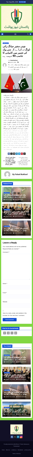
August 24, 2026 (10, 361)
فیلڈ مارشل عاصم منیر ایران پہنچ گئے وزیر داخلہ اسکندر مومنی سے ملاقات (16, 214)
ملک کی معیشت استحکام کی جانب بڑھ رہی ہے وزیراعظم (15, 196)
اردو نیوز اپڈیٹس (5, 43)
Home (3, 449)
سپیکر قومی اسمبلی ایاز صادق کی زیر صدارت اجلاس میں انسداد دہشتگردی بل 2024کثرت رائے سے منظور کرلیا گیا (10, 161)
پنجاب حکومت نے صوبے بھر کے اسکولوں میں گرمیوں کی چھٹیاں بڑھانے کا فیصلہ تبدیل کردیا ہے (22, 161)
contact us (13, 449)
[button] (28, 34)
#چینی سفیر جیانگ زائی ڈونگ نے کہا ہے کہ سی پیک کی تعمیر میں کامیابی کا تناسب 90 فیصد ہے (18, 67)
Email (5, 292)
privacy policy (27, 449)
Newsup (26, 444)
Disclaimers (20, 449)
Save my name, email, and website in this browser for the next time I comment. (15, 314)
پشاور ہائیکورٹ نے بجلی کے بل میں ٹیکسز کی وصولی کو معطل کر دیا (16, 411)
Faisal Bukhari (14, 60)
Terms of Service (16, 453)
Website (5, 302)
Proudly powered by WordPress (11, 444)
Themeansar (16, 446)
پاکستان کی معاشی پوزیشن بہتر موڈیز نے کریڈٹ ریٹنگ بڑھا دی (16, 229)
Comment (6, 252)
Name (5, 283)
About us (8, 449)
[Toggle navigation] (15, 34)
